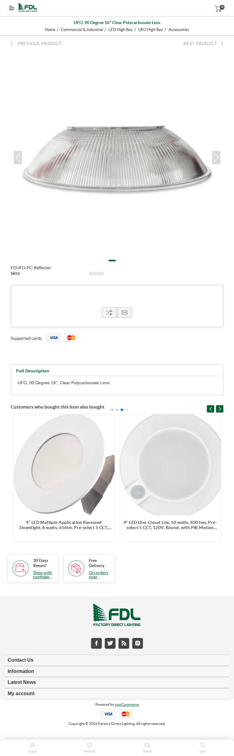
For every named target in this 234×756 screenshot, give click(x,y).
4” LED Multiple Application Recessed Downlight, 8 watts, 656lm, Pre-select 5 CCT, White (64, 525)
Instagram (137, 643)
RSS (124, 643)
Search (147, 751)
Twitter (110, 643)
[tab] (33, 371)
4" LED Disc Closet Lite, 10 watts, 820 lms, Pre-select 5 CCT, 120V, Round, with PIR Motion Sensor (170, 525)
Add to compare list (107, 422)
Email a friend (124, 312)
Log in (32, 751)
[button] (18, 157)
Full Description (32, 370)
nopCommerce (127, 704)
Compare (109, 312)
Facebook (96, 643)
